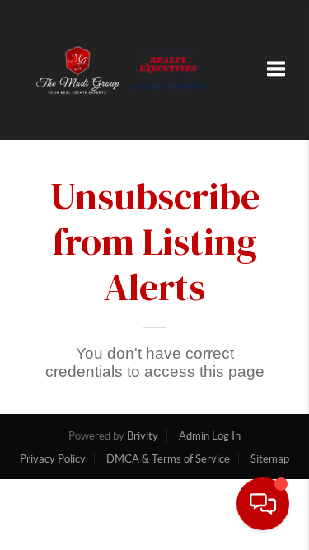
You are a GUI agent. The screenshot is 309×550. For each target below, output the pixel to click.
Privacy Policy (53, 459)
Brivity (142, 436)
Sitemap (269, 459)
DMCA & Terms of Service (168, 459)
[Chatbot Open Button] (262, 503)
